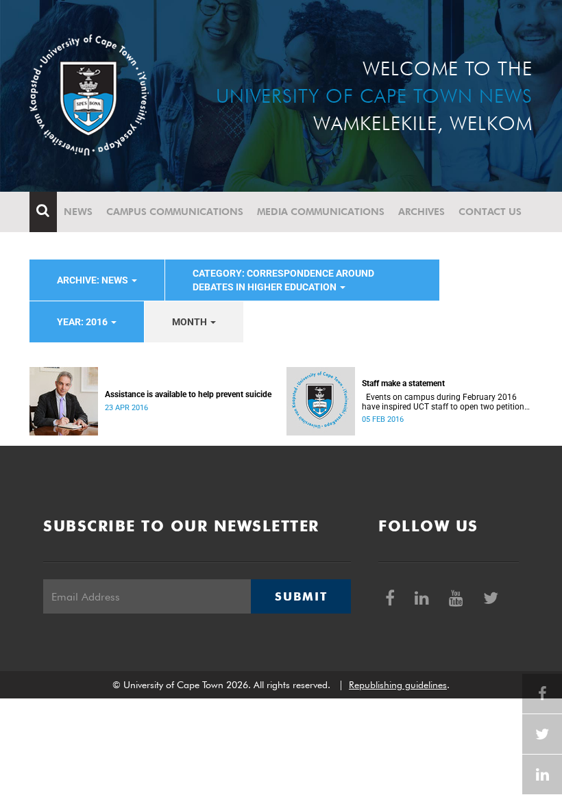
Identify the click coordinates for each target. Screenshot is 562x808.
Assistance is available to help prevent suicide (188, 394)
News (78, 211)
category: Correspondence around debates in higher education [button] (283, 280)
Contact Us (490, 211)
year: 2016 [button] (83, 321)
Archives (421, 211)
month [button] (190, 321)
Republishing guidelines (398, 684)
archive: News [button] (93, 280)
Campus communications (174, 211)
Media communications (320, 211)
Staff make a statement (403, 383)
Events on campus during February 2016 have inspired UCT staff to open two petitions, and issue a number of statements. (446, 402)
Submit (301, 596)
